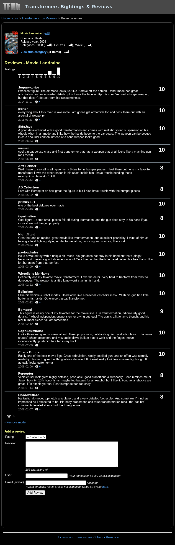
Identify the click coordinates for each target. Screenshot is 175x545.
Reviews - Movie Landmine (33, 62)
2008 (39, 45)
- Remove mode (15, 422)
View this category (33, 52)
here (105, 486)
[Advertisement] (58, 510)
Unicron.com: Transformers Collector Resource (87, 537)
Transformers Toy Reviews (39, 18)
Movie (79, 45)
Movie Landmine (31, 33)
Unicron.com (9, 18)
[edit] (47, 33)
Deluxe (58, 45)
